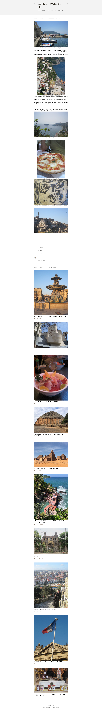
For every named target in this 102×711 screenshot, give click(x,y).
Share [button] (35, 241)
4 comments (39, 318)
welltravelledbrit (41, 257)
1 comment (39, 351)
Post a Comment (37, 263)
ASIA (39, 12)
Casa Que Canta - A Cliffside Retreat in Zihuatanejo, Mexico (49, 521)
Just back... (40, 242)
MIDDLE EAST (50, 10)
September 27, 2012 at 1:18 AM (43, 253)
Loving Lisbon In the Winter (45, 609)
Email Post (39, 241)
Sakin (39, 250)
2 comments (39, 403)
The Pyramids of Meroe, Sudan (46, 468)
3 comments (39, 663)
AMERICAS (60, 10)
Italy (37, 242)
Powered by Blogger (51, 705)
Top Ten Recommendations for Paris (48, 661)
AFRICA (55, 10)
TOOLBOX (51, 12)
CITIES (42, 12)
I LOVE (46, 12)
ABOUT (39, 10)
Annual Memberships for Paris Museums (50, 316)
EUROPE (44, 10)
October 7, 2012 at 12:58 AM (42, 260)
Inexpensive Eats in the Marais (46, 401)
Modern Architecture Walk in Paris (48, 349)
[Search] (67, 3)
